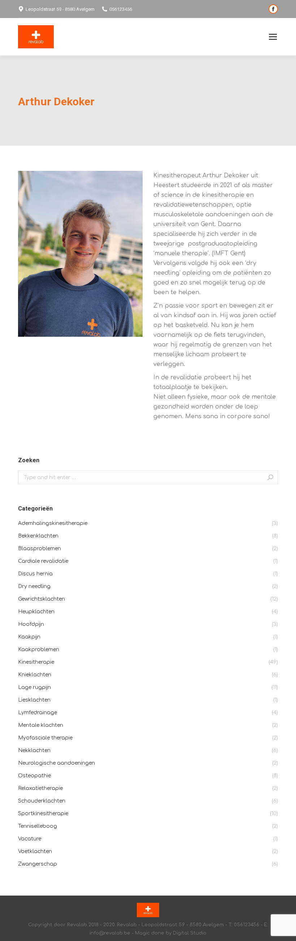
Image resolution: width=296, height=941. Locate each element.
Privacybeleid (244, 37)
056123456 (120, 9)
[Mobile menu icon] (273, 37)
